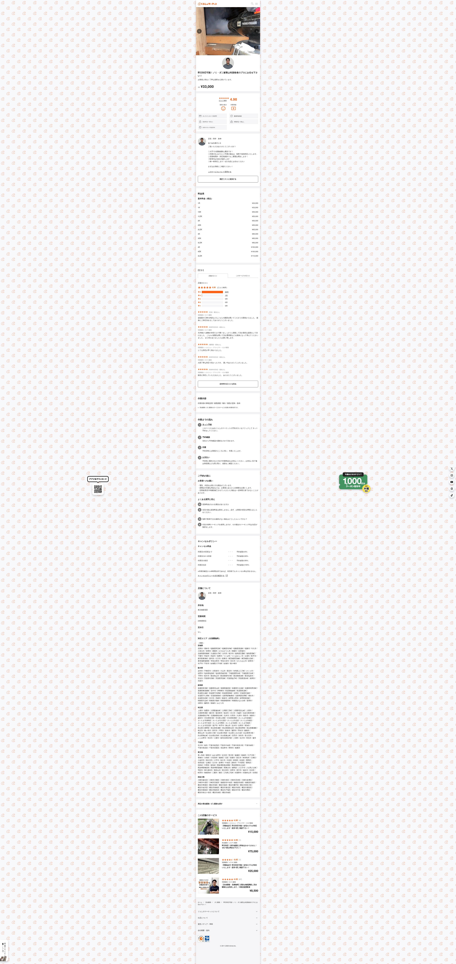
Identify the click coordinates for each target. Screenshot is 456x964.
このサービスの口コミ (243, 276)
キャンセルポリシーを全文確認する (211, 575)
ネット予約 (207, 424)
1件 (226, 295)
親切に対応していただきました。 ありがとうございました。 (220, 375)
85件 (227, 292)
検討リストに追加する (228, 179)
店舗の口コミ (213, 276)
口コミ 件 (223, 100)
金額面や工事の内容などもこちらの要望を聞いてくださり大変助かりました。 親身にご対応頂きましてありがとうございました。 (228, 319)
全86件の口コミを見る (228, 384)
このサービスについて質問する (219, 171)
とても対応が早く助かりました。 (210, 350)
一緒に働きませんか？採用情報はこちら (4, 948)
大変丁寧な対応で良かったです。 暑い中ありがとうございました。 (223, 362)
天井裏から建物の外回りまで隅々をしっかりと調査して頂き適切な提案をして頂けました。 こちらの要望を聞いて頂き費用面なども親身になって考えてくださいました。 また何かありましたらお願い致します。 (228, 335)
